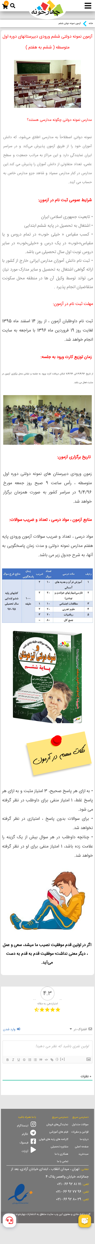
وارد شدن (9, 1029)
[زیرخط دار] (18, 1059)
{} (57, 1059)
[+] (62, 1059)
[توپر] (7, 1059)
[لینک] (51, 1059)
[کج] (13, 1059)
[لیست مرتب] (29, 1059)
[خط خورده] (24, 1059)
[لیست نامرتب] (35, 1059)
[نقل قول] (40, 1059)
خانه (91, 23)
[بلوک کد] (46, 1059)
